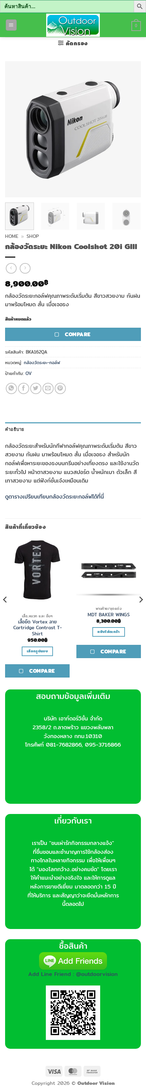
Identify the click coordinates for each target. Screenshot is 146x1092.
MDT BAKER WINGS (109, 615)
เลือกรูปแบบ (37, 651)
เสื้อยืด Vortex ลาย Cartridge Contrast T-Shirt (37, 628)
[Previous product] (25, 268)
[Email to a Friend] (48, 388)
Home (11, 236)
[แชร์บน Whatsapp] (11, 388)
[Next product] (11, 268)
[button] (11, 25)
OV (28, 373)
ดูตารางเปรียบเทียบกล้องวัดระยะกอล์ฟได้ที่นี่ (54, 496)
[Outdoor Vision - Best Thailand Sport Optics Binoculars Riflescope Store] (73, 25)
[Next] (130, 129)
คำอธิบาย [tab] (14, 429)
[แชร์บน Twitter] (35, 388)
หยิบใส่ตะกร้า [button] (108, 632)
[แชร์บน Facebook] (23, 388)
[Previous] (16, 129)
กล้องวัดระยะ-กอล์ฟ (42, 362)
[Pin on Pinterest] (60, 388)
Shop (32, 236)
